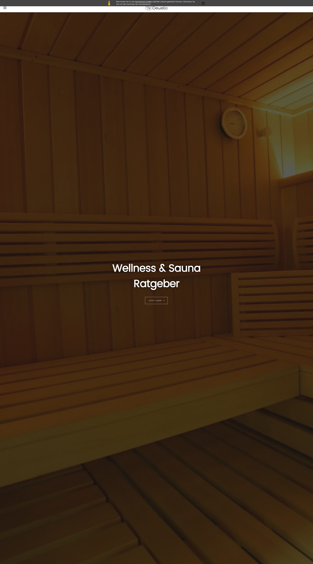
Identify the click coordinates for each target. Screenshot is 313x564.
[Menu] (4, 7)
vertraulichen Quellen (143, 2)
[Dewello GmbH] (156, 6)
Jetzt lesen (155, 300)
